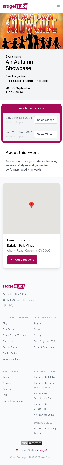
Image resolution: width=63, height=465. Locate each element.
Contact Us (8, 341)
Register (38, 323)
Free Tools (8, 329)
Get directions (24, 259)
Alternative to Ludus (44, 414)
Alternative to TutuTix (44, 377)
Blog (5, 323)
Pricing (37, 335)
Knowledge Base (11, 359)
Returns (7, 389)
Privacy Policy (10, 347)
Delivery (7, 383)
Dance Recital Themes (14, 335)
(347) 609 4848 (16, 293)
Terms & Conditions (44, 347)
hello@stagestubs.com (20, 300)
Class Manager (18, 457)
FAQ (5, 395)
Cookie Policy (10, 353)
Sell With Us (40, 329)
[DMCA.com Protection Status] (31, 443)
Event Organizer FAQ (44, 341)
